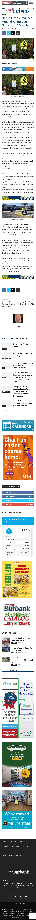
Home (4, 844)
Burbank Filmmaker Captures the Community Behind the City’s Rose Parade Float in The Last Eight (22, 380)
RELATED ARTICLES (8, 341)
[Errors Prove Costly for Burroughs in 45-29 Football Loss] (6, 671)
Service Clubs (25, 849)
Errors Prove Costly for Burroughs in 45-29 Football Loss (22, 672)
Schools (22, 844)
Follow (30, 499)
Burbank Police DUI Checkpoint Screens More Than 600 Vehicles (23, 406)
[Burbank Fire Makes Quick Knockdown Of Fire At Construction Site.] (7, 368)
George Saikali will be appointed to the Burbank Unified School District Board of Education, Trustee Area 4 (22, 394)
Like (13, 496)
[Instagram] (15, 900)
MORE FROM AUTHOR (22, 341)
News (4, 14)
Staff (5, 28)
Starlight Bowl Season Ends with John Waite (27, 306)
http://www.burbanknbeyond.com (18, 332)
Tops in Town (14, 849)
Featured (5, 849)
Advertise (18, 859)
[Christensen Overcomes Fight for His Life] (7, 349)
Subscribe (29, 508)
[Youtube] (26, 900)
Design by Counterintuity (18, 907)
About (4, 859)
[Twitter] (21, 900)
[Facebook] (10, 900)
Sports (16, 844)
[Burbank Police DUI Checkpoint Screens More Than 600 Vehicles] (7, 406)
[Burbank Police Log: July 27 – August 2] (7, 358)
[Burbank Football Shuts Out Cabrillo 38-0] (6, 661)
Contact (10, 859)
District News (6, 394)
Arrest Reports (6, 361)
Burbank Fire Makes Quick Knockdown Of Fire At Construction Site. (23, 368)
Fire (3, 371)
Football (5, 352)
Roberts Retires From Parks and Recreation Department (9, 307)
